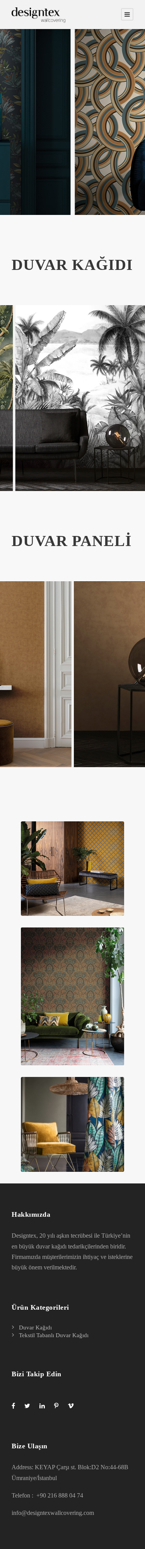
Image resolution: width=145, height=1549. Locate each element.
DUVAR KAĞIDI (72, 264)
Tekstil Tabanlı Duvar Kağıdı (54, 1335)
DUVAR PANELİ (72, 541)
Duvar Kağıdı (35, 1327)
